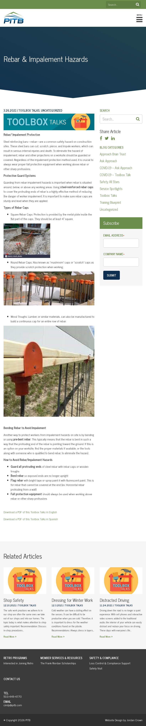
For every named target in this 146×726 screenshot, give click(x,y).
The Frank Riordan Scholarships (58, 663)
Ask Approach (108, 160)
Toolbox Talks (108, 195)
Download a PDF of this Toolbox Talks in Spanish (31, 519)
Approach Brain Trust (113, 154)
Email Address (113, 235)
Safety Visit (95, 668)
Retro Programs (15, 658)
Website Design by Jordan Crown (123, 720)
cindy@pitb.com (13, 705)
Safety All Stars (109, 181)
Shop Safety (14, 599)
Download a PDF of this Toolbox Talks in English (30, 512)
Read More (9, 636)
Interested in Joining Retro (18, 663)
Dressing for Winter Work (72, 599)
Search (137, 4)
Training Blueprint (110, 202)
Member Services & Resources (61, 658)
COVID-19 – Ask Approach (116, 167)
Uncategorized (109, 209)
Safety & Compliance (104, 658)
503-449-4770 (13, 696)
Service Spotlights (111, 188)
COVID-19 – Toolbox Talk (115, 174)
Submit (111, 275)
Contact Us (12, 679)
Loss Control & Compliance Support (109, 663)
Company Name (113, 254)
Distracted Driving (114, 599)
